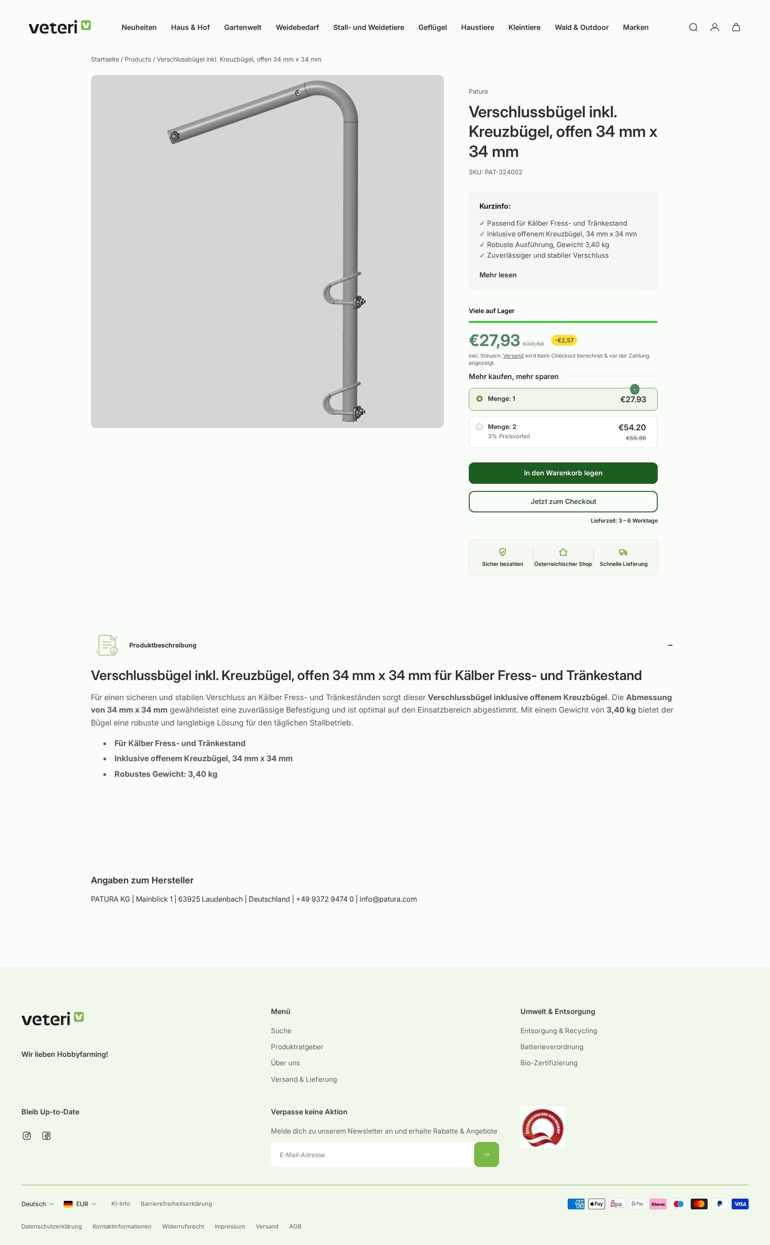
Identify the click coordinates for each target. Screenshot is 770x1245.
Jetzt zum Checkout (563, 501)
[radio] (563, 399)
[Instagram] (27, 1136)
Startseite (106, 59)
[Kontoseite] (714, 27)
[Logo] (60, 27)
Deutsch (33, 1204)
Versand (513, 355)
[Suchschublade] (693, 27)
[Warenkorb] (736, 27)
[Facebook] (46, 1136)
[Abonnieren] (486, 1154)
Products (139, 59)
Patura (478, 91)
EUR (82, 1204)
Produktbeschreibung (163, 645)
